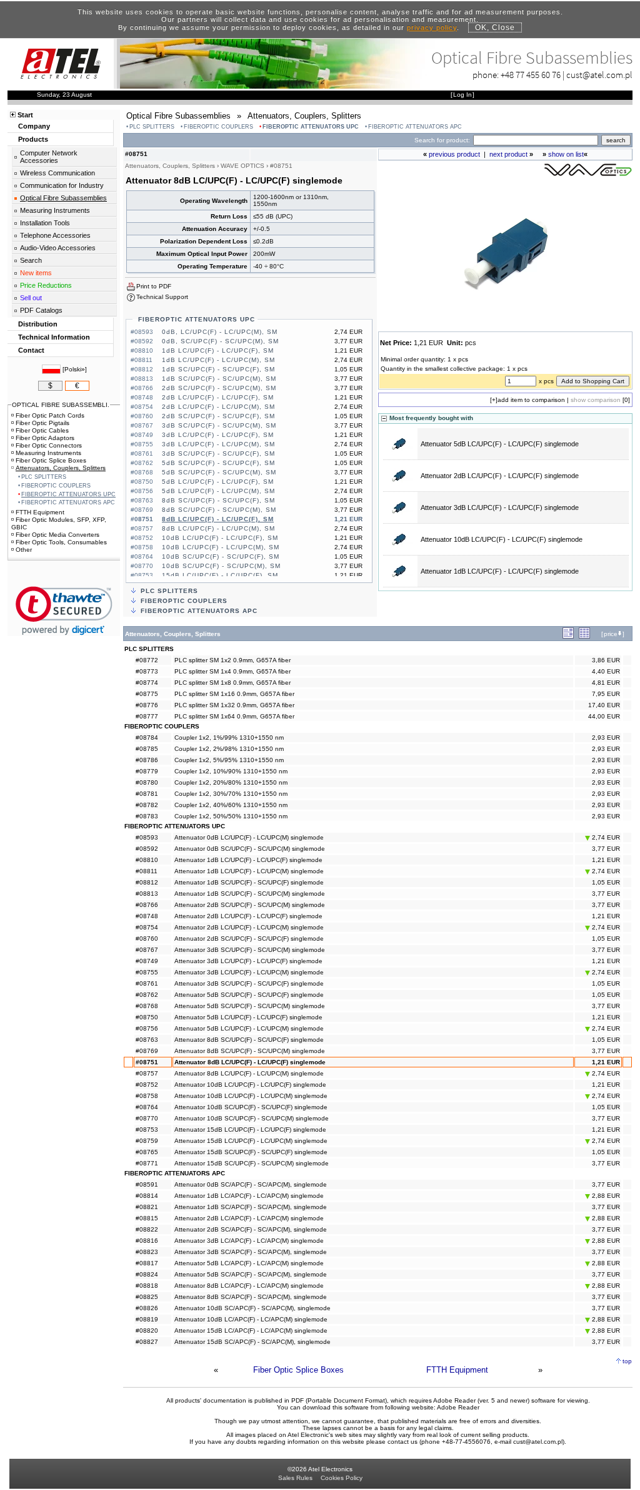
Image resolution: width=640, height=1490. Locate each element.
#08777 (147, 716)
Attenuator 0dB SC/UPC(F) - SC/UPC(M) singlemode (249, 848)
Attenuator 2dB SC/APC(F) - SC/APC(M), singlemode (250, 1229)
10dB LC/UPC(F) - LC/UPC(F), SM (220, 537)
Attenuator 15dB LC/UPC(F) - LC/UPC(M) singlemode (251, 1140)
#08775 (147, 693)
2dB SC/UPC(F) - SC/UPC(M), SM (219, 388)
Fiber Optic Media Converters (57, 534)
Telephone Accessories (55, 235)
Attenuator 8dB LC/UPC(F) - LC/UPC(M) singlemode (249, 1073)
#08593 (147, 837)
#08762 (147, 994)
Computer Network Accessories (49, 156)
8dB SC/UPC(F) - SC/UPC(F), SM (218, 500)
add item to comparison (531, 399)
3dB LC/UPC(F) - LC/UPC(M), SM (218, 444)
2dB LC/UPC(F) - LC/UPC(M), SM (218, 406)
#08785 (147, 748)
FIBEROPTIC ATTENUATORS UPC (310, 127)
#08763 (147, 1039)
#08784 (147, 737)
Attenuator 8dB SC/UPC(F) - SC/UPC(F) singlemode (249, 1039)
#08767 (147, 949)
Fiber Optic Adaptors (45, 437)
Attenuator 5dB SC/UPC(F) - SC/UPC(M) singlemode (249, 1005)
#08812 (147, 882)
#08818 (147, 1285)
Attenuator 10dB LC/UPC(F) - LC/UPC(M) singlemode (251, 1095)
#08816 (147, 1240)
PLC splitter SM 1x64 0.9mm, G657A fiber (234, 716)
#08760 (147, 938)
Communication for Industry (62, 185)
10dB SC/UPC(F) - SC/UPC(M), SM (221, 565)
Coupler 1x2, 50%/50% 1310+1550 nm (231, 816)
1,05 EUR (606, 882)
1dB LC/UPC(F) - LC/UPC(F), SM (218, 350)
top (627, 1361)
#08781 (147, 793)
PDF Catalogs (41, 310)
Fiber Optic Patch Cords (50, 415)
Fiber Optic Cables (42, 430)
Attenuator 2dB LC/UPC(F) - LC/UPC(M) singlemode (249, 927)
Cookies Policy (341, 1477)
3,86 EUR (606, 660)
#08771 (147, 1163)
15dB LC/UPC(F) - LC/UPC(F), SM (220, 575)
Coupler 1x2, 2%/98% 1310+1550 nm (229, 748)
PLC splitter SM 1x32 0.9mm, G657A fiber (234, 705)
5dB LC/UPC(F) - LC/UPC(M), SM (218, 491)
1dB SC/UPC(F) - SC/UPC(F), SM (218, 369)
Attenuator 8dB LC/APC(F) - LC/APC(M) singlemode (249, 1285)
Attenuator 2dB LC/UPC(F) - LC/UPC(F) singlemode (500, 475)
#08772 (147, 660)
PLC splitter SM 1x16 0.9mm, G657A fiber (234, 693)
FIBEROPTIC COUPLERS (218, 127)
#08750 (147, 1017)
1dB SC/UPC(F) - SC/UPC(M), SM (219, 378)
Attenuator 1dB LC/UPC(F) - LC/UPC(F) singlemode (500, 571)
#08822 (147, 1229)
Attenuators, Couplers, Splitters (61, 467)
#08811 (147, 871)
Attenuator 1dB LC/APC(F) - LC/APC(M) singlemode (249, 1195)
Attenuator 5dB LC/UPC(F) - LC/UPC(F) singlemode (500, 444)
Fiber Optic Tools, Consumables (61, 542)
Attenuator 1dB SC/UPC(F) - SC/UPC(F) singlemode (249, 882)
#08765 (147, 1152)
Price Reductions (46, 285)
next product (508, 154)
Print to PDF (153, 286)
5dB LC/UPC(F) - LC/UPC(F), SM (218, 481)
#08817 (147, 1263)
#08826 (147, 1308)
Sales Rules (295, 1477)
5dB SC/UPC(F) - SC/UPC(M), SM (219, 472)
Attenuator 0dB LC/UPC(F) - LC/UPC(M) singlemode (249, 837)
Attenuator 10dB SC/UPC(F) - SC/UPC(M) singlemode (251, 1118)
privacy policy (432, 27)
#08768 (147, 1005)
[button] (64, 611)
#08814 (147, 1195)
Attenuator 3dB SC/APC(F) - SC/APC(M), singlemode (250, 1251)
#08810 (147, 859)
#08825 (147, 1296)
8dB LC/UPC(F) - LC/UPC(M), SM (218, 528)
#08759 (147, 1140)
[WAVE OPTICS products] (588, 175)
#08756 (147, 1028)
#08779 (147, 771)
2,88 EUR (605, 1195)
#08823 (147, 1251)
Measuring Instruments (55, 210)
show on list (566, 154)
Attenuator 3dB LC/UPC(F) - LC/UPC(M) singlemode (249, 972)
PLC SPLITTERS (151, 127)
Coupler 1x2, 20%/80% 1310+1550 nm (231, 782)
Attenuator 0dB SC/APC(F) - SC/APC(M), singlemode (250, 1184)
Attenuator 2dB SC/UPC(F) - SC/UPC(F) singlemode (249, 938)
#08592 (147, 848)
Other (24, 549)
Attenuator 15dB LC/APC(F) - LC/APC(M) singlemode (251, 1330)
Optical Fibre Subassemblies (63, 198)
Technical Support (162, 296)
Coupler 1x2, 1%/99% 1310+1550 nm (229, 737)
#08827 (147, 1341)
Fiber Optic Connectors (49, 445)
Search (31, 260)
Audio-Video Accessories (58, 248)
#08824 (147, 1274)
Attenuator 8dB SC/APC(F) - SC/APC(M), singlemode (250, 1296)
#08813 (147, 893)
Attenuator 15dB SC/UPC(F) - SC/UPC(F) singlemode (251, 1152)
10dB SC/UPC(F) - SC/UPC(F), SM (220, 556)
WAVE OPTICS (242, 165)
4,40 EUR (606, 671)
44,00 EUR (604, 716)
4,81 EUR (606, 682)
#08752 (147, 1084)
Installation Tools (45, 223)
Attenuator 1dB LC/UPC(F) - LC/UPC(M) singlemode (249, 871)
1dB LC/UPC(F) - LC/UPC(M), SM (218, 359)
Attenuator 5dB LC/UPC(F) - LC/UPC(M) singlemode (249, 1028)
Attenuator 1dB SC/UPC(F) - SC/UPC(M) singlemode (249, 893)
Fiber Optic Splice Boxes (298, 1370)
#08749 (147, 961)
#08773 (147, 671)
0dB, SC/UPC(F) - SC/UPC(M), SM (220, 341)
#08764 (147, 1107)
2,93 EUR (606, 737)
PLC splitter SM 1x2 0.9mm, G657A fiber (232, 660)
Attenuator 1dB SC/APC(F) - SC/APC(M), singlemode (250, 1206)
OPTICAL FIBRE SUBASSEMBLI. (60, 404)
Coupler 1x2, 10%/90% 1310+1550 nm (231, 771)
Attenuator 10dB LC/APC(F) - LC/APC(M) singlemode (251, 1319)
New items (36, 273)
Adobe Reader (458, 1407)
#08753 (147, 1129)
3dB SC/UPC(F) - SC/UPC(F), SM (218, 453)
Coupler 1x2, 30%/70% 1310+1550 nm (231, 793)
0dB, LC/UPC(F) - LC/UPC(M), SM (220, 331)
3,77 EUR (606, 848)
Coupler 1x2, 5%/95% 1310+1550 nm (229, 760)
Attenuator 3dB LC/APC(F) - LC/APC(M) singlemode (249, 1240)
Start (25, 115)
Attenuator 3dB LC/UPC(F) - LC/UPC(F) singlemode (500, 507)
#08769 (147, 1050)
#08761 (147, 983)
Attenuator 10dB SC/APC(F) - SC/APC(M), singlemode (252, 1308)
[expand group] (568, 636)
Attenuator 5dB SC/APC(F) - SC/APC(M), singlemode (250, 1274)
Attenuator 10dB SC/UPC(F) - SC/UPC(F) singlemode (251, 1107)
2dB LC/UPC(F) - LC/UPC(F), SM (218, 397)
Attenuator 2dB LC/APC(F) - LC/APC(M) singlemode (249, 1218)
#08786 (147, 760)
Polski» (74, 369)
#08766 (147, 904)
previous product (454, 154)
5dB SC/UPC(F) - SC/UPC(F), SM (218, 462)
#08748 (147, 916)
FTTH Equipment (457, 1370)
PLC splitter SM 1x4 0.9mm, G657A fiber (232, 671)
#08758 (147, 1095)
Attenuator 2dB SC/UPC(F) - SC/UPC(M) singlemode (249, 904)
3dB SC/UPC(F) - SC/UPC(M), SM (219, 425)
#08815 (147, 1218)
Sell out (31, 297)
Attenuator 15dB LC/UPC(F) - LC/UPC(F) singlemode (250, 1129)
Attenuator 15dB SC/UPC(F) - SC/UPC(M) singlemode (251, 1163)
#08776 (147, 705)
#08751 (147, 1062)
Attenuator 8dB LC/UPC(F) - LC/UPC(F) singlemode (250, 1062)
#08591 (147, 1184)
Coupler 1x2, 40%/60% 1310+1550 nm (231, 804)
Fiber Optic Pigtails (42, 422)
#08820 (147, 1330)
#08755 (147, 972)
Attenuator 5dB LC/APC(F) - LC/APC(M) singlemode (249, 1263)
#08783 (147, 816)
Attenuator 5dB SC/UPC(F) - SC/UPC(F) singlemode (249, 994)
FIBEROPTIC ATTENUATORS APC (415, 127)
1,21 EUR (606, 859)
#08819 (147, 1319)
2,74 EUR (605, 837)
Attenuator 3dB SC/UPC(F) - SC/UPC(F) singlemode (249, 983)
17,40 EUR (604, 705)
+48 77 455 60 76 (531, 75)
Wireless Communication (57, 173)
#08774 (147, 682)
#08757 (147, 1073)
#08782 (147, 804)
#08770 (147, 1118)
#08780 (147, 782)
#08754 (147, 927)
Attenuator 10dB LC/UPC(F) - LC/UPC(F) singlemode (501, 539)
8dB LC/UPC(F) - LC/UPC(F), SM (218, 519)
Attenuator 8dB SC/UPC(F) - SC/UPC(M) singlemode (249, 1050)
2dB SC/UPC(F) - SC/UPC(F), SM (218, 416)
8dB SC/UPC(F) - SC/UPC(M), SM (219, 509)
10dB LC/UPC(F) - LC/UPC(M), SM (220, 547)
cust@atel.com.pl (599, 75)
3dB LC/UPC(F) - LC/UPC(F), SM (218, 434)
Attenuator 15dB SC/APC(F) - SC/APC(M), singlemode (252, 1341)
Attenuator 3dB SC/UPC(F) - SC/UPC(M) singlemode (249, 949)
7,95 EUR (606, 693)
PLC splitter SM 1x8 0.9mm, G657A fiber (232, 682)
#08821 (147, 1206)
